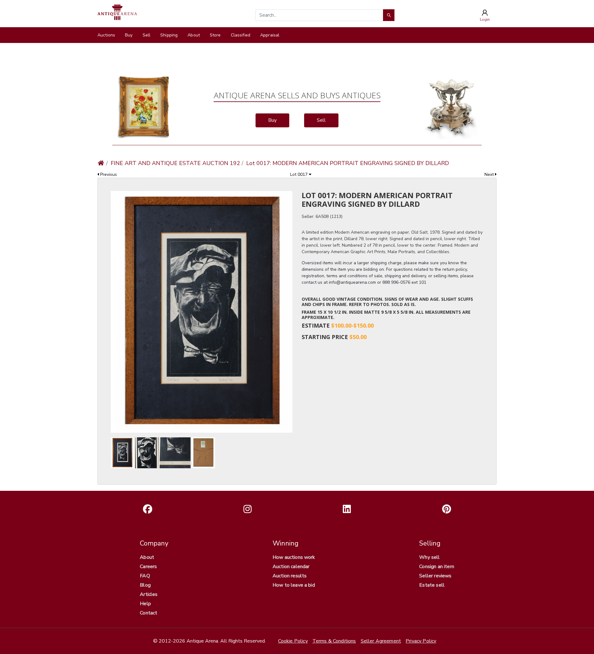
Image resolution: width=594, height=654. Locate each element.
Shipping (169, 35)
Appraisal (269, 35)
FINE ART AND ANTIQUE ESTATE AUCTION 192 (175, 163)
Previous (108, 174)
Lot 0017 (299, 174)
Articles (148, 594)
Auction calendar (291, 566)
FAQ (145, 575)
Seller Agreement (381, 641)
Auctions (106, 35)
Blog (145, 585)
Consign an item (436, 566)
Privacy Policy (421, 641)
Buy (128, 35)
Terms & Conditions (334, 641)
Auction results (290, 575)
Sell (147, 35)
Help (145, 603)
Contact (148, 612)
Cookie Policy (293, 641)
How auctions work (294, 557)
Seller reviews (435, 575)
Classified (240, 35)
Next (489, 174)
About (193, 35)
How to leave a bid (294, 585)
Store (215, 35)
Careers (148, 566)
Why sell (429, 557)
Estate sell (432, 585)
